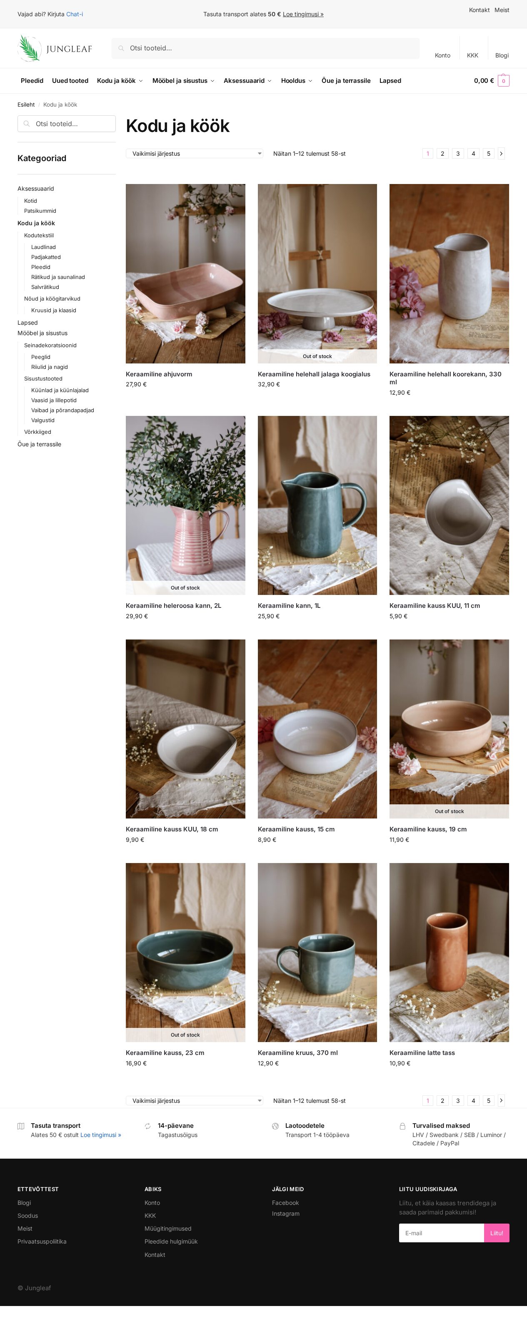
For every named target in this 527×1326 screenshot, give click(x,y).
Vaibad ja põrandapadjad (62, 410)
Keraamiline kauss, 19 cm (428, 829)
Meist (502, 9)
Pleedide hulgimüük (171, 1241)
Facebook (285, 1202)
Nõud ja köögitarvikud (52, 298)
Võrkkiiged (37, 431)
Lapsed (27, 322)
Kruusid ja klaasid (53, 310)
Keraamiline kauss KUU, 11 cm (435, 606)
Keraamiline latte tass (422, 1053)
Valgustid (43, 420)
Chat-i (74, 13)
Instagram (286, 1213)
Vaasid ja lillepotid (54, 400)
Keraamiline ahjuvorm (159, 374)
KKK (472, 55)
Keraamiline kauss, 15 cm (296, 829)
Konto (442, 55)
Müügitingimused (168, 1228)
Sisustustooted (43, 378)
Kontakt (479, 9)
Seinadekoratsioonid (50, 345)
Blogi (502, 55)
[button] (492, 80)
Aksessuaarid (35, 188)
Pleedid (40, 267)
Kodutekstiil (39, 235)
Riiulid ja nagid (49, 366)
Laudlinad (43, 247)
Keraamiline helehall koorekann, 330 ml (446, 378)
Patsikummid (40, 210)
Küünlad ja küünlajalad (60, 390)
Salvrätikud (45, 287)
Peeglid (40, 356)
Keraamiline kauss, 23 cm (165, 1053)
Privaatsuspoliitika (42, 1241)
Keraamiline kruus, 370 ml (298, 1053)
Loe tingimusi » (303, 13)
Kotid (30, 200)
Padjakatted (46, 257)
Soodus (27, 1215)
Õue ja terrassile (39, 444)
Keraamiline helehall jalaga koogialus (314, 374)
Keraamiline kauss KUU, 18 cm (172, 829)
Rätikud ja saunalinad (58, 277)
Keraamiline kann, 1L (289, 606)
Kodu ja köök (36, 222)
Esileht (26, 104)
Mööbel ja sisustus (42, 332)
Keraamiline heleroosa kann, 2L (173, 606)
